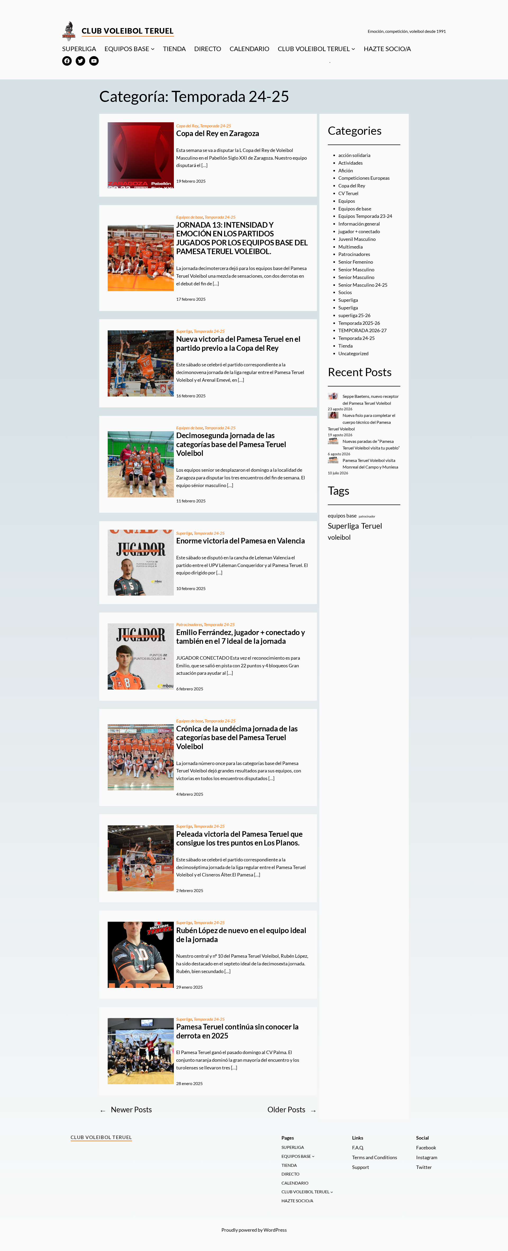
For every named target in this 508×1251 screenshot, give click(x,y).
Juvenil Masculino (357, 239)
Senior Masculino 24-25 (362, 285)
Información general (359, 224)
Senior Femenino (355, 262)
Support (360, 1167)
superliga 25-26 (354, 315)
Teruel (371, 525)
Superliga (184, 331)
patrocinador (367, 516)
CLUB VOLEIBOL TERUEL (314, 48)
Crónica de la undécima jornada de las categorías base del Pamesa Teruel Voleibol (237, 737)
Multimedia (350, 247)
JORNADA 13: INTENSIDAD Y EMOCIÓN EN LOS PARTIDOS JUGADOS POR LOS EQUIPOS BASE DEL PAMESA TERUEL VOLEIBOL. (242, 238)
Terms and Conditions (374, 1157)
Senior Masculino (356, 269)
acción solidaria (354, 155)
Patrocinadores (189, 624)
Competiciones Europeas (364, 178)
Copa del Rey (187, 125)
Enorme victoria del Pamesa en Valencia (240, 540)
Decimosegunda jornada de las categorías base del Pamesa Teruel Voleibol (231, 444)
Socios (345, 292)
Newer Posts (125, 1109)
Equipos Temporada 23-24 (365, 216)
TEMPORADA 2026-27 (362, 330)
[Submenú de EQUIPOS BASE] (153, 49)
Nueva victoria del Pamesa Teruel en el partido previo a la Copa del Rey (238, 343)
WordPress (275, 1230)
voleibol (339, 537)
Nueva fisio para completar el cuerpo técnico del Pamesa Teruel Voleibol (361, 422)
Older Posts (292, 1109)
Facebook (426, 1147)
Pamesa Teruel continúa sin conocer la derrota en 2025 (237, 1031)
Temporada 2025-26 (359, 323)
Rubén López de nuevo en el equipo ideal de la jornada (241, 935)
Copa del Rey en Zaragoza (217, 133)
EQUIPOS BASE (127, 48)
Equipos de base (189, 216)
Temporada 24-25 (215, 125)
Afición (345, 170)
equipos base (342, 515)
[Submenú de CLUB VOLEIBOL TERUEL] (353, 49)
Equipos (346, 201)
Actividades (350, 163)
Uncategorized (353, 353)
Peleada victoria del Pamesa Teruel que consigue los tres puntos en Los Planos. (239, 838)
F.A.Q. (358, 1147)
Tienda (345, 346)
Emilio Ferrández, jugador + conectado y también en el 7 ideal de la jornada (240, 637)
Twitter (424, 1167)
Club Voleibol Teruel (128, 30)
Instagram (426, 1157)
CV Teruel (348, 193)
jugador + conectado (359, 231)
